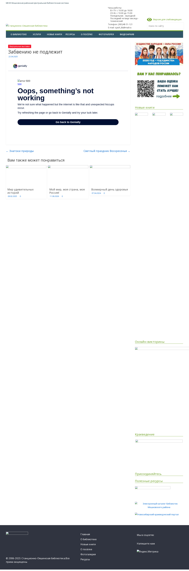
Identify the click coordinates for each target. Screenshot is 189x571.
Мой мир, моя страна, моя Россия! (67, 191)
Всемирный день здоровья (109, 189)
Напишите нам (146, 543)
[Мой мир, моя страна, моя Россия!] (68, 167)
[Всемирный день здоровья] (110, 167)
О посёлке (87, 34)
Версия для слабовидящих (167, 19)
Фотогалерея (106, 34)
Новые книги (54, 34)
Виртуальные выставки (20, 46)
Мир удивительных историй (20, 191)
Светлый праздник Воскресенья (107, 151)
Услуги (37, 34)
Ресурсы (70, 34)
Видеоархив (127, 34)
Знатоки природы (20, 151)
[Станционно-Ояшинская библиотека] (7, 32)
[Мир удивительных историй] (26, 167)
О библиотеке (19, 34)
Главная (85, 534)
